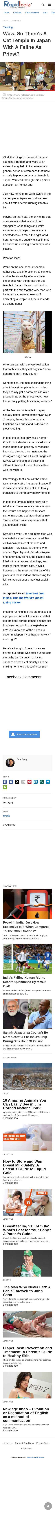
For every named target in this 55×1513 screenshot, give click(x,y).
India (45, 13)
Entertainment (32, 13)
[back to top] (48, 1506)
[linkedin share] (36, 782)
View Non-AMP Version (35, 1457)
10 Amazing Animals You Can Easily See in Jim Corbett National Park (24, 1104)
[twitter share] (17, 782)
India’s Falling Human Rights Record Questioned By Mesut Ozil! (24, 982)
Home (6, 13)
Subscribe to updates (26, 734)
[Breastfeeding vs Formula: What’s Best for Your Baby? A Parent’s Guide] (27, 1202)
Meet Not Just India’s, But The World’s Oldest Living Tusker (23, 598)
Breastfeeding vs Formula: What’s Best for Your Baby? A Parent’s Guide (27, 1230)
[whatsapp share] (42, 782)
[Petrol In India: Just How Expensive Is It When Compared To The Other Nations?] (27, 904)
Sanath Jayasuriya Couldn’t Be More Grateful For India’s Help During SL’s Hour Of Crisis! (25, 1037)
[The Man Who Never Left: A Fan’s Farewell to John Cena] (27, 1263)
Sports (7, 1280)
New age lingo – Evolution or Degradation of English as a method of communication (26, 1415)
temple (6, 816)
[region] (27, 130)
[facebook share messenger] (11, 782)
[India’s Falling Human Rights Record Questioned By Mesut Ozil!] (27, 959)
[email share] (23, 782)
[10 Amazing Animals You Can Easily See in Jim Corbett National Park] (27, 1076)
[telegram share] (48, 782)
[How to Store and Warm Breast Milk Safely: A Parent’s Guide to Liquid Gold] (27, 1137)
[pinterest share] (29, 782)
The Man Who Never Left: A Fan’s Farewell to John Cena (27, 1291)
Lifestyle (17, 13)
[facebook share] (5, 782)
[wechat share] (5, 787)
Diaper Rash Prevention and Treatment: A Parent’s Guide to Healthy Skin (27, 1352)
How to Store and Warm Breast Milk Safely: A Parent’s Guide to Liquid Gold (24, 1167)
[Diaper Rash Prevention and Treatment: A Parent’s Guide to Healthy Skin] (27, 1324)
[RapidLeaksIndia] (17, 4)
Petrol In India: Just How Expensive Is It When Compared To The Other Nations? (26, 927)
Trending (16, 21)
